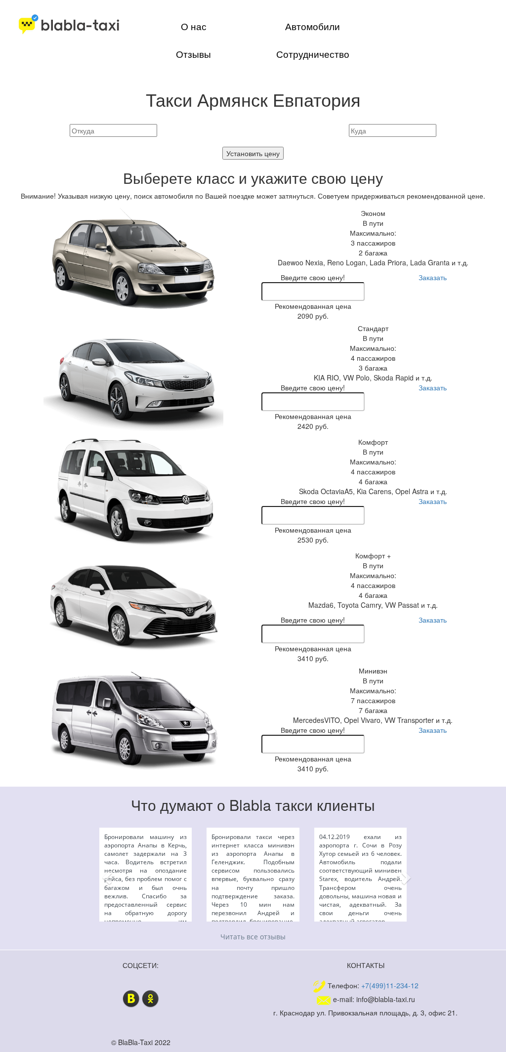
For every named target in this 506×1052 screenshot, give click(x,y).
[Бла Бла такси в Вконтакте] (131, 997)
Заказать (433, 277)
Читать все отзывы (253, 936)
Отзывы (193, 53)
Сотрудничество (312, 53)
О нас (194, 26)
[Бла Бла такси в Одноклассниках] (150, 997)
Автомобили (312, 26)
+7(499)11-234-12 (390, 985)
